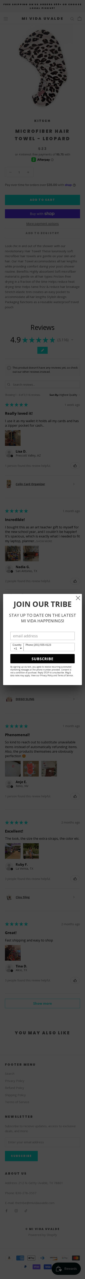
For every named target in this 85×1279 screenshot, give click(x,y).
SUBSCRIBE (42, 658)
